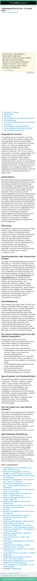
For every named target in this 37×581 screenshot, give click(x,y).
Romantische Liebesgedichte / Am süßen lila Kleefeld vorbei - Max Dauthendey (18, 562)
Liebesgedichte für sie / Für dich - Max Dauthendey (16, 538)
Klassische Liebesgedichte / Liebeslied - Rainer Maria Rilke (17, 534)
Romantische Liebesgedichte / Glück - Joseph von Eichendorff (19, 476)
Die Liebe (6, 509)
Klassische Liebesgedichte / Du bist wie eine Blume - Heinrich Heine (18, 490)
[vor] (33, 72)
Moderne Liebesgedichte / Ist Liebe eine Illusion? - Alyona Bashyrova (17, 494)
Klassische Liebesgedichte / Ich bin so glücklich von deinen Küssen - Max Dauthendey (16, 517)
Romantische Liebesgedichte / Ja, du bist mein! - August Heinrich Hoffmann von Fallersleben (17, 485)
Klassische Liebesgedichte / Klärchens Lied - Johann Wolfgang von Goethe (18, 522)
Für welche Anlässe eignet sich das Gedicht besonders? (19, 123)
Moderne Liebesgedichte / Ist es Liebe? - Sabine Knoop (17, 502)
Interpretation (8, 114)
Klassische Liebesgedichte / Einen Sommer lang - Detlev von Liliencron (18, 480)
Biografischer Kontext (11, 112)
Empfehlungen (31, 579)
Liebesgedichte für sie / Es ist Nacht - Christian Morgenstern (19, 554)
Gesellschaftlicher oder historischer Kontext (19, 118)
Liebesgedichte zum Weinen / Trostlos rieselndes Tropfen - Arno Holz (16, 546)
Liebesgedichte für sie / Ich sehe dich (13, 575)
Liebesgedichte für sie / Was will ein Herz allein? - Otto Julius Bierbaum (17, 558)
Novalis (10, 70)
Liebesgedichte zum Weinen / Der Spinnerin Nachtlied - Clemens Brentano (18, 506)
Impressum (21, 579)
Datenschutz (13, 579)
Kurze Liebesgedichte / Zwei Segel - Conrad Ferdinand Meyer (18, 565)
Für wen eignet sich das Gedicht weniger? (18, 128)
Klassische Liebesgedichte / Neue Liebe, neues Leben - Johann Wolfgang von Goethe (18, 526)
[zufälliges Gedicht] (30, 72)
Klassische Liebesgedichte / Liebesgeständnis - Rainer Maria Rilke (19, 530)
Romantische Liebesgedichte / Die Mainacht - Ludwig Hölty (19, 542)
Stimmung (7, 116)
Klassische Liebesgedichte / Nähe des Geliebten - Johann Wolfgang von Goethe (17, 472)
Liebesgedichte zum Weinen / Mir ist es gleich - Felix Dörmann (19, 550)
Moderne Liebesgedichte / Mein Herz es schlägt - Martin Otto (17, 498)
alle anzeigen (18, 3)
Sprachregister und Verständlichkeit (16, 126)
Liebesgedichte (13, 12)
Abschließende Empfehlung (13, 130)
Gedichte (3, 573)
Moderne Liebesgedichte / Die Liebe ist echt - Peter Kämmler (19, 512)
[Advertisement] (18, 33)
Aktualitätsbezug (10, 120)
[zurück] (27, 72)
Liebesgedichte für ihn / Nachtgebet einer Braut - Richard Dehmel (17, 469)
